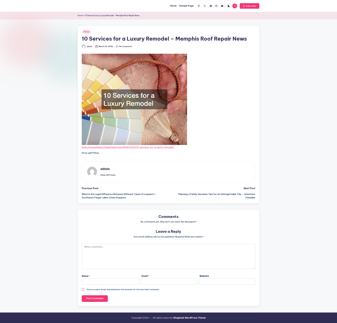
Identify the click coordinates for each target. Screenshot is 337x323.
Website (204, 276)
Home (80, 15)
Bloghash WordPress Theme (190, 317)
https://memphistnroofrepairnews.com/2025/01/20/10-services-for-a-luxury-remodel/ (128, 147)
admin (105, 169)
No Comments (125, 46)
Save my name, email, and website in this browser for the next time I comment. (122, 289)
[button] (249, 6)
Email (145, 276)
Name (86, 276)
